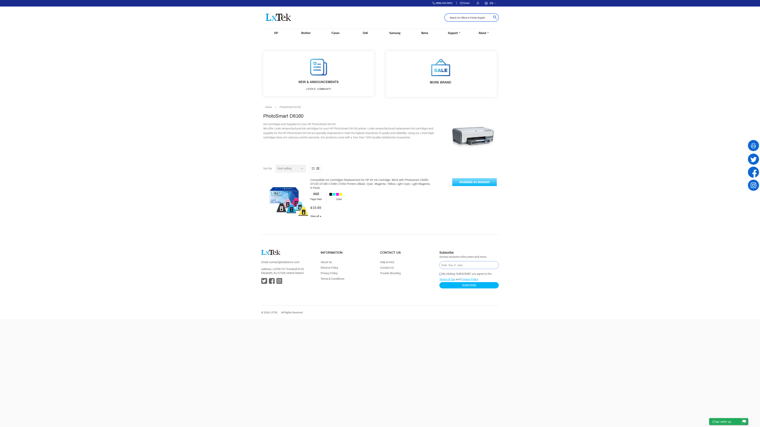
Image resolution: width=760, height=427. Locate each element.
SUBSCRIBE (469, 285)
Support (453, 33)
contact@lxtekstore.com (284, 262)
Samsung (394, 33)
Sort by (267, 168)
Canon (335, 33)
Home (268, 107)
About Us (326, 262)
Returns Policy (329, 267)
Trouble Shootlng (390, 273)
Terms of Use (447, 279)
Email (466, 3)
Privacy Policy (329, 273)
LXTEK (273, 312)
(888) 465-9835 (444, 3)
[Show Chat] (744, 421)
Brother (306, 33)
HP (276, 33)
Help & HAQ (387, 262)
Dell (365, 33)
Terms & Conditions (332, 278)
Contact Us (387, 267)
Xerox (424, 33)
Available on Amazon (474, 182)
